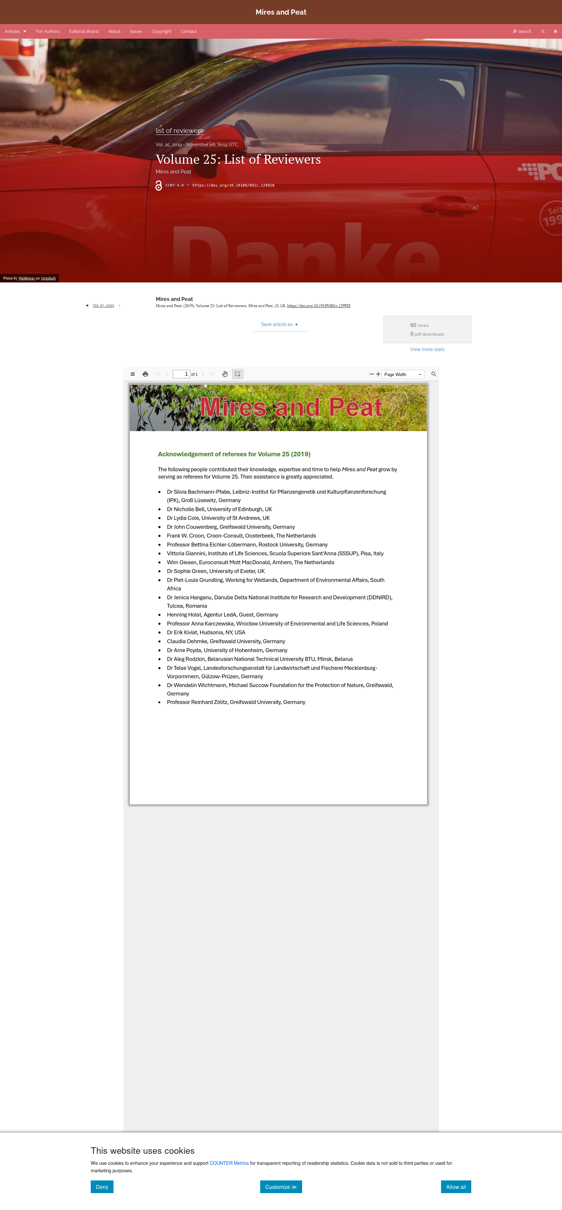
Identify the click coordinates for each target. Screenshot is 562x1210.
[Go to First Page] (158, 374)
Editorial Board (84, 31)
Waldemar (27, 278)
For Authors (48, 31)
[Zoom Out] (372, 374)
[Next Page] (203, 374)
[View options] (132, 374)
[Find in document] (434, 374)
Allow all (458, 1186)
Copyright (161, 31)
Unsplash (48, 278)
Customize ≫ (283, 1186)
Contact (188, 31)
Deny (105, 1186)
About (114, 31)
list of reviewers (179, 131)
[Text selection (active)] (238, 374)
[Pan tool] (225, 374)
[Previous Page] (167, 374)
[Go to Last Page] (212, 374)
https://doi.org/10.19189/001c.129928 (233, 185)
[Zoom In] (378, 374)
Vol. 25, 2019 (169, 144)
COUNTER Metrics (229, 1162)
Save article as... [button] (279, 324)
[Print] (145, 374)
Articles (12, 31)
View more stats (427, 349)
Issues (136, 31)
